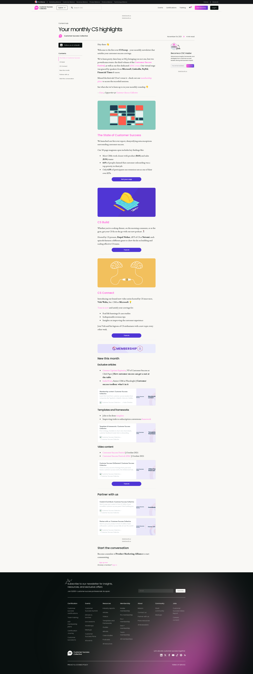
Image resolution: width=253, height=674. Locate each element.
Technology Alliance (120, 2)
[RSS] (184, 655)
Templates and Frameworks (108, 622)
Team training (73, 617)
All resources (107, 644)
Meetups (88, 630)
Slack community (159, 609)
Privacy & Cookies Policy (78, 665)
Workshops (89, 626)
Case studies (108, 635)
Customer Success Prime (90, 635)
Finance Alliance (107, 2)
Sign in (114, 565)
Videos (105, 616)
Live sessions (90, 621)
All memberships (126, 639)
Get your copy (126, 179)
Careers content (176, 618)
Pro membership (126, 615)
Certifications (171, 8)
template (120, 415)
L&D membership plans (72, 624)
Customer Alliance (69, 2)
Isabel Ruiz (107, 380)
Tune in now (103, 307)
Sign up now (103, 563)
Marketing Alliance (55, 2)
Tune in (126, 250)
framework (146, 419)
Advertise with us (126, 15)
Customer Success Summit (91, 609)
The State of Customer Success (69, 58)
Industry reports (109, 608)
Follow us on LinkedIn (72, 45)
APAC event (135, 65)
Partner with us (64, 74)
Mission (140, 608)
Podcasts (106, 639)
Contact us (142, 612)
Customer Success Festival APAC (117, 456)
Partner (206, 2)
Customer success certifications (73, 610)
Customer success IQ (72, 638)
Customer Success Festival (114, 452)
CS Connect (63, 66)
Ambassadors (143, 625)
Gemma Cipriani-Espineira (114, 370)
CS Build (62, 62)
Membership (201, 8)
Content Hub (63, 23)
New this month (64, 70)
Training (183, 8)
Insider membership (125, 609)
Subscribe (190, 66)
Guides (105, 627)
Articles (105, 612)
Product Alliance (95, 2)
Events (160, 8)
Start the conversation (66, 79)
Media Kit (215, 2)
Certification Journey (72, 632)
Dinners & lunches (88, 616)
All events (88, 640)
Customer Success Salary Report (178, 610)
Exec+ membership (125, 627)
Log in (214, 8)
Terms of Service (178, 665)
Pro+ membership (125, 620)
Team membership (125, 633)
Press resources (144, 621)
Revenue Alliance (82, 2)
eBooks (105, 631)
